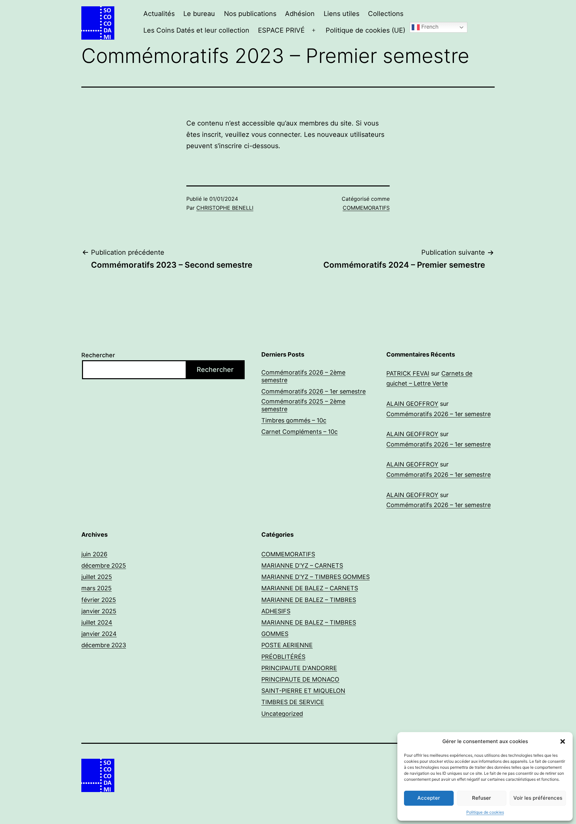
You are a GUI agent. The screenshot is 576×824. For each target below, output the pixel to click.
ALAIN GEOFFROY (412, 403)
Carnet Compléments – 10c (299, 431)
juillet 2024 (96, 622)
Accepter (428, 798)
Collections (385, 14)
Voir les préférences (537, 798)
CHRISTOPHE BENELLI (224, 207)
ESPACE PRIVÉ (281, 30)
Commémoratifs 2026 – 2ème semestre (303, 376)
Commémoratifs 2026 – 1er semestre (313, 391)
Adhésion (300, 14)
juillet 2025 (96, 576)
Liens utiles (341, 14)
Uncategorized (282, 713)
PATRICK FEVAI (407, 373)
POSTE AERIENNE (287, 645)
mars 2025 (96, 588)
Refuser (481, 798)
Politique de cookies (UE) (365, 30)
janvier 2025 (98, 611)
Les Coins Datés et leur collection (196, 30)
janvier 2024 (99, 633)
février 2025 (98, 599)
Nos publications (250, 14)
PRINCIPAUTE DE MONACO (300, 679)
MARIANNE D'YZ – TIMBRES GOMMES (315, 576)
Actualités (159, 14)
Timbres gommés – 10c (293, 420)
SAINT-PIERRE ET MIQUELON (303, 690)
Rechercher (98, 355)
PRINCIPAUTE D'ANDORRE (299, 668)
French (429, 27)
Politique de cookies (485, 812)
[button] (562, 741)
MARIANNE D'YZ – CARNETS (302, 565)
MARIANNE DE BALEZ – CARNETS (309, 588)
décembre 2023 (103, 645)
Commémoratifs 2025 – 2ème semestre (303, 405)
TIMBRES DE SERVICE (292, 701)
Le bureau (199, 14)
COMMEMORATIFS (366, 207)
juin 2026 (94, 554)
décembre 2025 (103, 565)
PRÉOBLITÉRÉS (283, 656)
